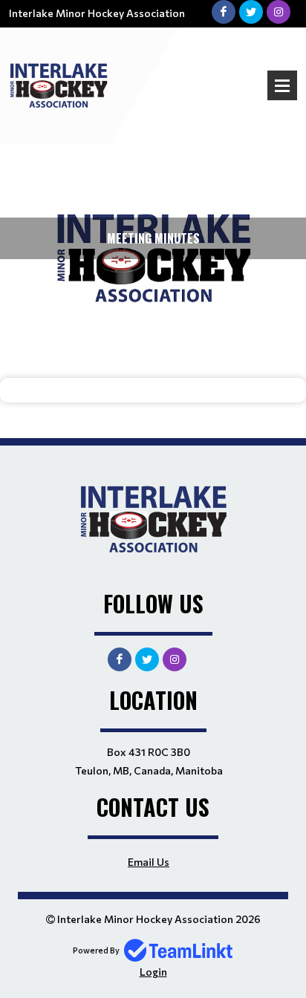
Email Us (148, 861)
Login (153, 971)
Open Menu (282, 85)
